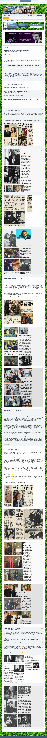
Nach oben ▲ (43, 736)
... (9, 47)
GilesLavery (13, 100)
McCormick (12, 66)
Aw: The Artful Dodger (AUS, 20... (23, 91)
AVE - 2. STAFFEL (7, 628)
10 (10, 47)
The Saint (12, 110)
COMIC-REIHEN (7, 410)
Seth (11, 92)
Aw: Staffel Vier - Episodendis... (24, 50)
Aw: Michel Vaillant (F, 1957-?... (16, 410)
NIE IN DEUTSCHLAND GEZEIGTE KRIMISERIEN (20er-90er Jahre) (16, 83)
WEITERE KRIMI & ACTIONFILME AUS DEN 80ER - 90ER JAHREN (15, 65)
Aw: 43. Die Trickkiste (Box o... (16, 628)
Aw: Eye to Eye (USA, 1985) (33, 83)
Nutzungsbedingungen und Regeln (34, 736)
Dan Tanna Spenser (14, 84)
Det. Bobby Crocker (14, 51)
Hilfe (28, 736)
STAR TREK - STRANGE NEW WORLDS (11, 50)
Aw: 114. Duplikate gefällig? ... (16, 448)
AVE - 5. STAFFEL (7, 109)
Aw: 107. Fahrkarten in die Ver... (17, 109)
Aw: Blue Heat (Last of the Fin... (34, 65)
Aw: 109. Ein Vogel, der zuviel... (16, 278)
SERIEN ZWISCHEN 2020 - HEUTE (10, 91)
